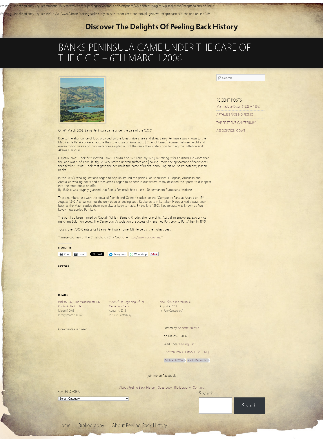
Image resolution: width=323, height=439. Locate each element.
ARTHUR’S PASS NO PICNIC (234, 115)
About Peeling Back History (137, 388)
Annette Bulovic (188, 328)
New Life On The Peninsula (175, 302)
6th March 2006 (174, 360)
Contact (198, 388)
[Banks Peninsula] (82, 122)
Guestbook (165, 388)
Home (64, 425)
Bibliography (182, 388)
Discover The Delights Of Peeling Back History (161, 26)
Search (206, 393)
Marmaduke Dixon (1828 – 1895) (238, 106)
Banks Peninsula (197, 360)
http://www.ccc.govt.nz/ (145, 237)
